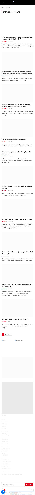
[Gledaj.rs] (17, 2)
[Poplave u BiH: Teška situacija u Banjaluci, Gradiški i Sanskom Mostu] (17, 241)
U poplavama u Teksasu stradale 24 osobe (14, 139)
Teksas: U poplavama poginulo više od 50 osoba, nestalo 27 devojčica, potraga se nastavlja (16, 105)
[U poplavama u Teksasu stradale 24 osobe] (17, 128)
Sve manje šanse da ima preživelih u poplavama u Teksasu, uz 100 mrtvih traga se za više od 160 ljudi (17, 73)
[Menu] (3, 3)
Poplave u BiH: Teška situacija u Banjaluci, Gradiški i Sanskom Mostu (17, 253)
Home (3, 7)
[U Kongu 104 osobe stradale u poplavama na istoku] (17, 208)
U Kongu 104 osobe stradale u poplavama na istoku (17, 219)
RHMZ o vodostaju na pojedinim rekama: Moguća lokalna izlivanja (17, 286)
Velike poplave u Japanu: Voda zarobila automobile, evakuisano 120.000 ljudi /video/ (17, 38)
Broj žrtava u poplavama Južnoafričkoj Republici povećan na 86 (16, 153)
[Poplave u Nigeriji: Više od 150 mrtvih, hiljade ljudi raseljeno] (17, 175)
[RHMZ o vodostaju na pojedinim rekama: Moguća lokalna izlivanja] (17, 273)
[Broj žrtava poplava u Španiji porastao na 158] (17, 308)
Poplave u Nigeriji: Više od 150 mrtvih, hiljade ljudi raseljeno (17, 187)
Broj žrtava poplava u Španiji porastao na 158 (15, 319)
